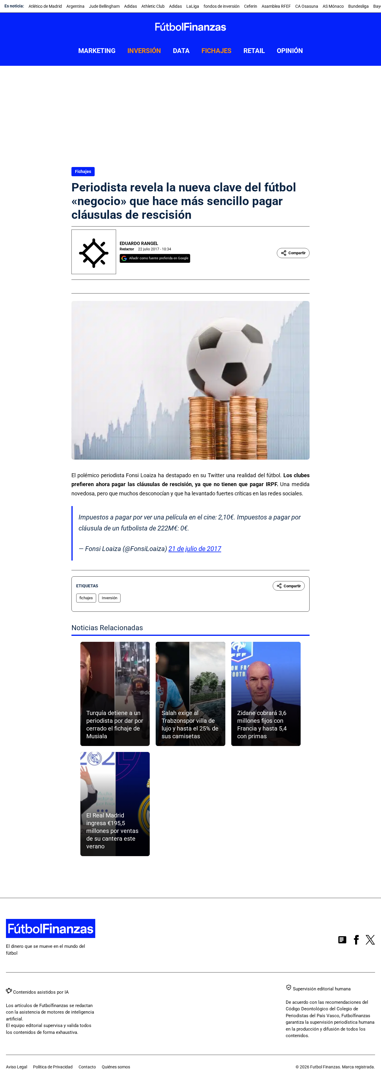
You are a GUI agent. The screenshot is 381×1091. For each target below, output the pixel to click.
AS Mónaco (333, 6)
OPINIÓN (290, 50)
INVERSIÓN (144, 50)
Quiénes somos (116, 1067)
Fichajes (83, 171)
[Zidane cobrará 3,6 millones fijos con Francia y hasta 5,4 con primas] (266, 694)
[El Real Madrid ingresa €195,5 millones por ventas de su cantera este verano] (115, 804)
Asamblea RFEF (276, 6)
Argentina (75, 6)
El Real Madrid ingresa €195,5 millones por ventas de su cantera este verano (112, 831)
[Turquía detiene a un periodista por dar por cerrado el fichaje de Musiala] (115, 694)
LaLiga (192, 6)
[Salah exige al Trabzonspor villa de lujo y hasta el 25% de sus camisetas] (190, 694)
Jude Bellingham (104, 6)
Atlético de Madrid (45, 6)
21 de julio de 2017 (194, 548)
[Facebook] (356, 941)
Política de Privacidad (53, 1067)
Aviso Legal (16, 1067)
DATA (181, 50)
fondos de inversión (222, 6)
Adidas (130, 6)
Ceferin (250, 6)
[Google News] (342, 941)
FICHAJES (217, 50)
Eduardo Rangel (139, 243)
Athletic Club (153, 6)
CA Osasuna (306, 6)
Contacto (87, 1067)
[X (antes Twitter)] (370, 941)
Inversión (109, 598)
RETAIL (254, 50)
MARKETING (96, 50)
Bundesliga (358, 6)
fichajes (86, 598)
